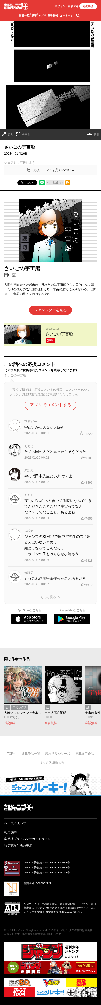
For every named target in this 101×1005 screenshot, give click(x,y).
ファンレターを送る (50, 310)
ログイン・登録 (66, 6)
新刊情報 (53, 15)
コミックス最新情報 (50, 762)
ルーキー (66, 15)
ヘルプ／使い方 (15, 823)
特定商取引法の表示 (18, 845)
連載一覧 (24, 15)
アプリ (42, 15)
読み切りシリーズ (57, 753)
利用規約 (10, 832)
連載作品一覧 (30, 753)
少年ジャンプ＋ (16, 6)
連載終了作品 (84, 753)
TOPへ (11, 753)
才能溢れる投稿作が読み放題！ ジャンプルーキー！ (50, 784)
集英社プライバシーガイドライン (27, 839)
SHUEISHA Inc (15, 930)
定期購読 (88, 6)
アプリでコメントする (50, 405)
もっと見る (48, 597)
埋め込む (57, 182)
